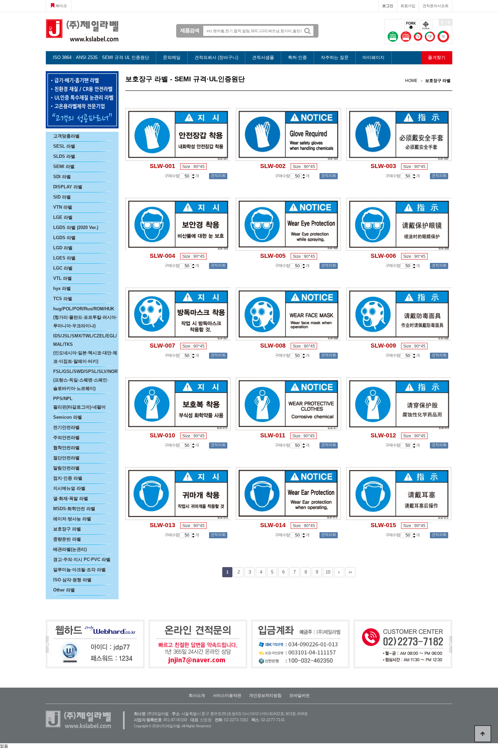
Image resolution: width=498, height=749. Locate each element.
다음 (448, 22)
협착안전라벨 (66, 447)
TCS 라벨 (62, 298)
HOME (411, 80)
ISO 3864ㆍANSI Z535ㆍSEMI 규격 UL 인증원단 (101, 57)
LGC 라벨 (62, 268)
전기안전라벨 (66, 427)
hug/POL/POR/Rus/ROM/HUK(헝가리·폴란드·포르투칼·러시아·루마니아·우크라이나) (85, 317)
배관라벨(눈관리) (70, 549)
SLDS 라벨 (64, 156)
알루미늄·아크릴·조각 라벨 (79, 569)
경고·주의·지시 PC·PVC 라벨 (81, 559)
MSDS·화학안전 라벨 (74, 508)
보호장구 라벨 (67, 529)
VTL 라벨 (62, 278)
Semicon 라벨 (67, 417)
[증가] (193, 174)
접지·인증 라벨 (67, 478)
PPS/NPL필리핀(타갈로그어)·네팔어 (79, 403)
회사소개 (197, 695)
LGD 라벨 (62, 247)
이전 (442, 22)
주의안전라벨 (66, 437)
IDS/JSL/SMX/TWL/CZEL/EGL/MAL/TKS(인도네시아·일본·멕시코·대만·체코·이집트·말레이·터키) (85, 348)
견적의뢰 (218, 175)
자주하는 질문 (335, 57)
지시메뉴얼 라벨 (69, 488)
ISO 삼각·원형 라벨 (72, 579)
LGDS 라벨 (64, 237)
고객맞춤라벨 (66, 136)
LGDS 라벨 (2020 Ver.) (75, 227)
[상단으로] (482, 733)
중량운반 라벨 (67, 539)
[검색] (310, 31)
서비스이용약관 (227, 695)
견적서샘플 (263, 57)
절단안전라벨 (66, 457)
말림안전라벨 (66, 468)
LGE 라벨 (62, 217)
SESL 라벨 (64, 146)
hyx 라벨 (62, 288)
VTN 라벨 (62, 207)
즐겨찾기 (436, 57)
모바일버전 (299, 695)
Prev (47, 644)
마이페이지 (373, 57)
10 (328, 572)
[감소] (193, 177)
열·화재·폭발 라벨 (70, 498)
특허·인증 (297, 57)
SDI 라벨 (62, 176)
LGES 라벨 (64, 258)
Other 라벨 (64, 589)
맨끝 (350, 572)
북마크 (61, 6)
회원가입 (407, 6)
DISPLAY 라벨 (67, 186)
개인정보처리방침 (265, 695)
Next (450, 644)
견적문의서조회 (435, 6)
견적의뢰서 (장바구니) (216, 57)
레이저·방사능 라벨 (72, 518)
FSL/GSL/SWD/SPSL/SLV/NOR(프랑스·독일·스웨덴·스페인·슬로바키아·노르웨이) (85, 380)
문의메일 (172, 57)
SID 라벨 (62, 197)
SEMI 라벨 (64, 166)
